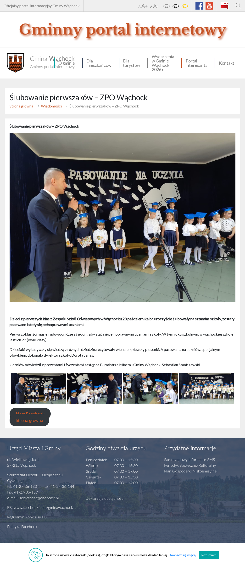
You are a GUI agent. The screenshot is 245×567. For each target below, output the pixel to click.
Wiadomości (51, 106)
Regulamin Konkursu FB (27, 517)
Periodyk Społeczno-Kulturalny (190, 465)
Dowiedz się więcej (182, 555)
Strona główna (21, 106)
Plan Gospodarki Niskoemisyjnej (190, 471)
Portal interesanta (196, 63)
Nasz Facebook (30, 413)
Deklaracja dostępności (105, 498)
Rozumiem (209, 555)
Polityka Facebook (22, 527)
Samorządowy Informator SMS (189, 460)
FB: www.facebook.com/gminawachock (40, 508)
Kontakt (226, 63)
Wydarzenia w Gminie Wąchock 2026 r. (163, 63)
